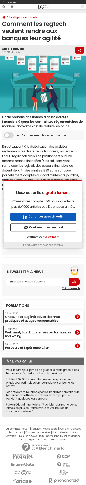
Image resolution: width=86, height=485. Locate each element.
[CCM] (63, 456)
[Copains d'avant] (22, 472)
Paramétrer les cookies (65, 432)
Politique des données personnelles (43, 245)
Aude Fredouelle (13, 48)
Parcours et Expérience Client (27, 346)
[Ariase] (22, 480)
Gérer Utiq (11, 436)
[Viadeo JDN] (63, 472)
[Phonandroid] (63, 480)
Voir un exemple (71, 288)
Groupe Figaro (28, 439)
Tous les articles (28, 436)
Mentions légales (70, 436)
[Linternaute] (22, 464)
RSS (41, 436)
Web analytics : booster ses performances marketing (38, 332)
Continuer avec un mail (46, 227)
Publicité (64, 429)
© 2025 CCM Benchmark (52, 439)
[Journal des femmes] (22, 456)
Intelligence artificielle (23, 17)
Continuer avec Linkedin (46, 216)
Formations (17, 305)
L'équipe (35, 429)
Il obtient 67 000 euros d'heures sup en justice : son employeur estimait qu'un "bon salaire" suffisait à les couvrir (40, 382)
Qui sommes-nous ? (17, 429)
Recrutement (16, 432)
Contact (75, 429)
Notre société (50, 429)
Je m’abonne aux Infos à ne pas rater (41, 135)
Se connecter (51, 237)
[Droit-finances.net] (63, 464)
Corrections (52, 436)
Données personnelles (37, 432)
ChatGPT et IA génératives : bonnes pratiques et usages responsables (32, 317)
